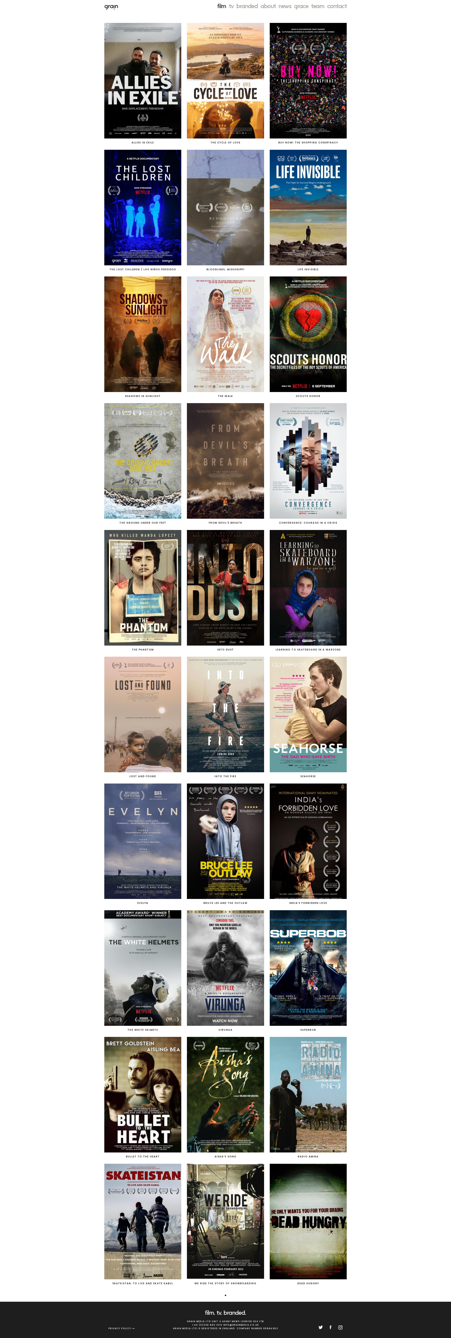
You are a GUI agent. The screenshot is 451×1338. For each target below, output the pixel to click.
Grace (301, 6)
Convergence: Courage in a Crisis (308, 523)
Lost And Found (142, 776)
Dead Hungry (308, 1283)
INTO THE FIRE (225, 776)
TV (231, 6)
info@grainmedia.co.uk (241, 1325)
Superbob (308, 1030)
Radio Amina (308, 1156)
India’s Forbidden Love (308, 903)
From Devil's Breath (225, 523)
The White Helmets (143, 1030)
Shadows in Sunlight (143, 396)
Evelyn (142, 903)
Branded (247, 6)
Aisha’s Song (225, 1156)
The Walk (225, 396)
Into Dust (225, 649)
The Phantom (143, 649)
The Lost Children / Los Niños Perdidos (143, 269)
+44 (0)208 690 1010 (207, 1325)
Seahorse (308, 776)
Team (317, 6)
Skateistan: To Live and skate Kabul (142, 1283)
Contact (337, 6)
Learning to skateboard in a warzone (308, 649)
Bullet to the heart (143, 1156)
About (268, 6)
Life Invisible (308, 269)
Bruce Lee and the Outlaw (225, 903)
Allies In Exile (143, 142)
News (285, 6)
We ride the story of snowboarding (225, 1283)
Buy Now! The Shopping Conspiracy (308, 142)
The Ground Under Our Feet (142, 523)
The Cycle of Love (226, 142)
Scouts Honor (308, 396)
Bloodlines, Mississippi (225, 269)
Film (221, 6)
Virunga (225, 1030)
